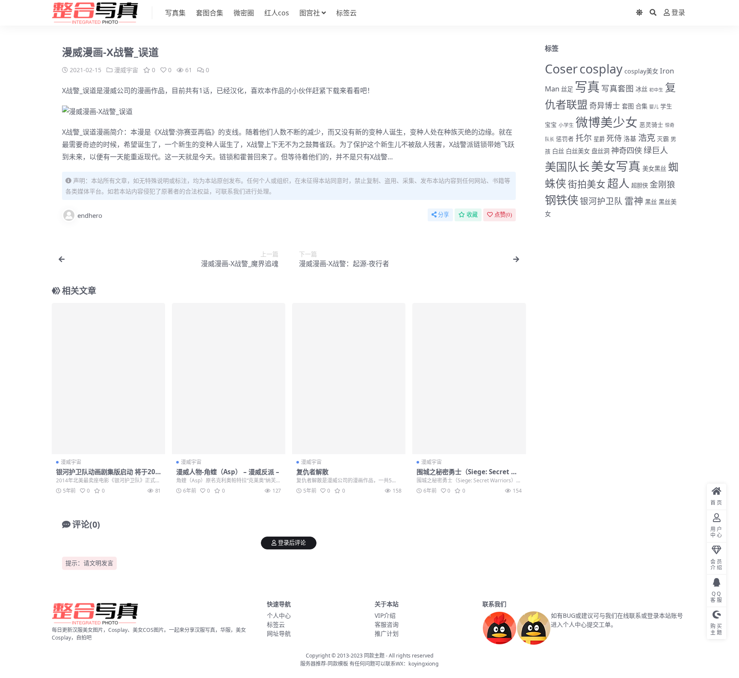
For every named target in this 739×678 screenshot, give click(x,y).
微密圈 (244, 13)
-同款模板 (337, 663)
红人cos (276, 13)
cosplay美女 (641, 71)
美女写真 (616, 166)
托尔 (584, 138)
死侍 (614, 138)
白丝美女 (578, 151)
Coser (561, 68)
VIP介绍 (385, 615)
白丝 (558, 151)
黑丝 (651, 202)
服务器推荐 (313, 663)
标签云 (346, 13)
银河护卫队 (601, 201)
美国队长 (567, 166)
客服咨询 (387, 624)
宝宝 (551, 125)
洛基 (630, 138)
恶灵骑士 (651, 124)
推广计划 (387, 633)
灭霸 (663, 139)
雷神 (633, 200)
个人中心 (279, 615)
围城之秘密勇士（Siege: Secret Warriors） (469, 475)
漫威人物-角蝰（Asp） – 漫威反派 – (227, 471)
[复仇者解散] (348, 378)
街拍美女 (587, 184)
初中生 (656, 90)
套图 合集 (634, 106)
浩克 (646, 138)
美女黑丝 (654, 168)
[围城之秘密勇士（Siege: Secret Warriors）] (469, 378)
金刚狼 (662, 184)
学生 (666, 106)
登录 (678, 12)
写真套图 (617, 88)
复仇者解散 (312, 471)
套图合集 (209, 13)
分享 (443, 214)
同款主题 (374, 655)
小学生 (566, 124)
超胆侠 (639, 185)
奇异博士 (604, 105)
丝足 (567, 89)
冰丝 (641, 89)
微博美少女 (607, 122)
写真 (587, 86)
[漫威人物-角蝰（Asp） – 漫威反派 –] (228, 378)
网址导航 (279, 633)
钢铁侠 (561, 200)
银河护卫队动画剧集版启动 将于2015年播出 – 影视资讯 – (107, 475)
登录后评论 (292, 543)
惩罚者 (565, 139)
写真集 (175, 13)
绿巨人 (656, 150)
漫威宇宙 (126, 70)
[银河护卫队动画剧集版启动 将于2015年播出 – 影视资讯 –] (108, 378)
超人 (618, 183)
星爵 (599, 139)
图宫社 (309, 13)
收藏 (472, 214)
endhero (89, 215)
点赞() (503, 214)
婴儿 (654, 106)
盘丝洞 (600, 151)
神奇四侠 (626, 150)
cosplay (601, 68)
